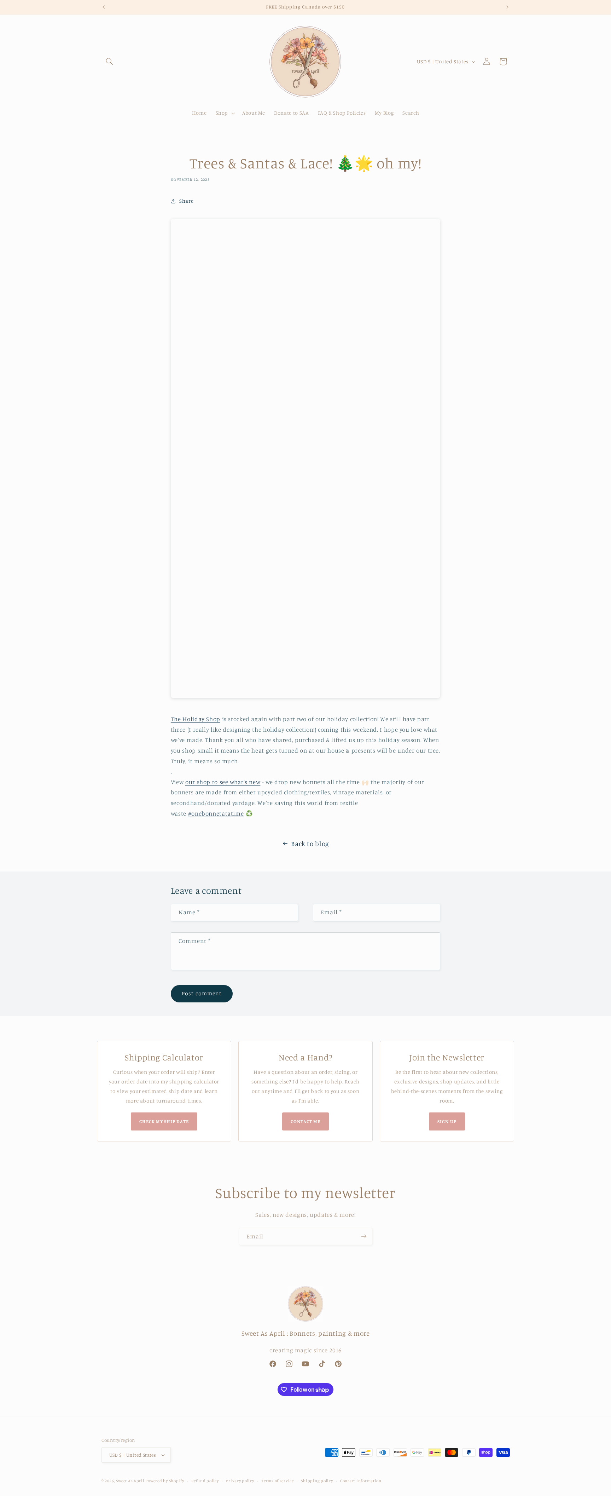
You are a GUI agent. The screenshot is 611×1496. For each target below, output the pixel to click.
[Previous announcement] (103, 7)
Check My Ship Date (164, 1121)
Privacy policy (240, 1480)
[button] (109, 61)
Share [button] (186, 201)
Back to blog (310, 843)
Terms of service (277, 1480)
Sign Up (446, 1121)
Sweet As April (130, 1480)
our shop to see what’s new (222, 782)
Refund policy (205, 1480)
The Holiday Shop (195, 719)
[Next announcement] (507, 7)
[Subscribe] (364, 1236)
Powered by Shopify (164, 1480)
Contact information (361, 1480)
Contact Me (305, 1121)
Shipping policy (317, 1480)
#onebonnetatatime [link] (216, 813)
